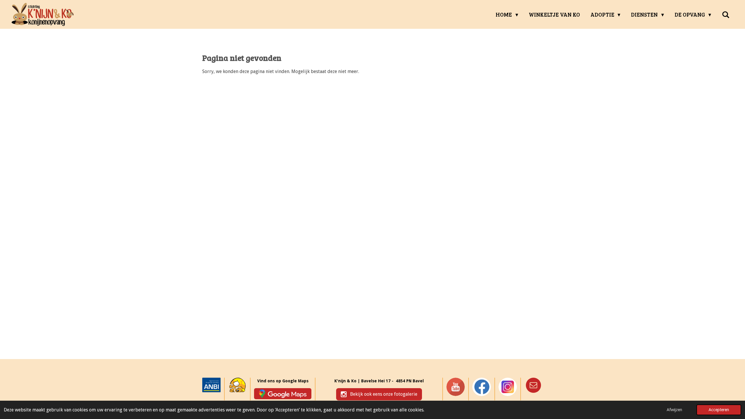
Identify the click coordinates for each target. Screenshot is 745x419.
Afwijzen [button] (674, 409)
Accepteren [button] (719, 409)
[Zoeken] (725, 14)
